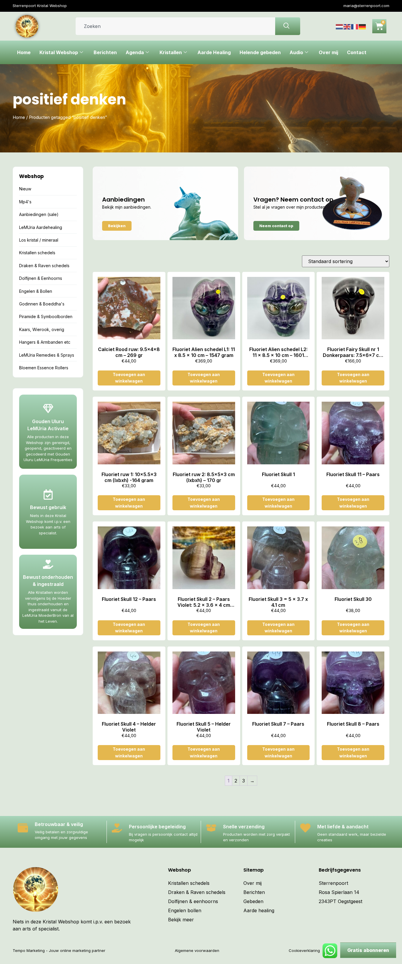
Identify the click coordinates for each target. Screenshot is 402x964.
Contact (356, 52)
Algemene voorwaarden (197, 950)
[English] (347, 26)
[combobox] (175, 26)
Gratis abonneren (368, 950)
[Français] (355, 26)
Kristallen (171, 52)
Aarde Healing (214, 52)
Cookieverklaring (304, 950)
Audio (296, 52)
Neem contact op (276, 225)
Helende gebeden (260, 52)
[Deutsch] (362, 26)
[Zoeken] (287, 26)
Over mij (328, 52)
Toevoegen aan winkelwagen (129, 377)
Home (24, 52)
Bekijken (117, 225)
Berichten (105, 52)
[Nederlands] (339, 26)
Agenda (135, 52)
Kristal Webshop (58, 52)
